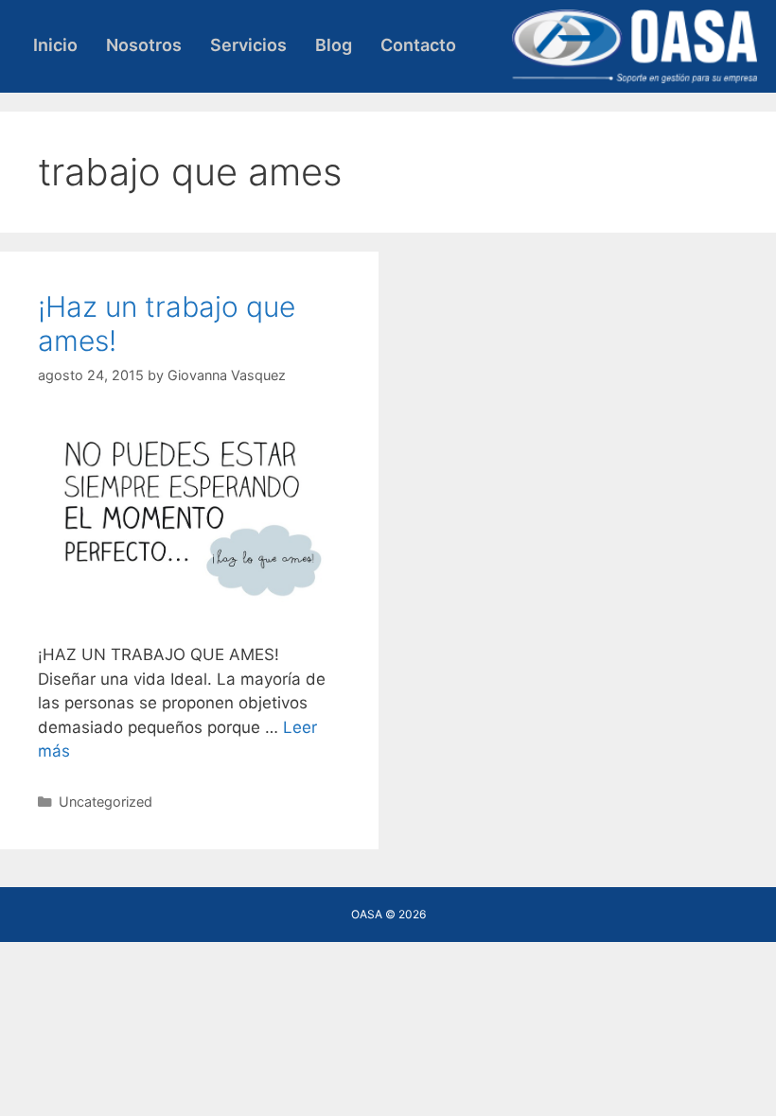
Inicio (55, 45)
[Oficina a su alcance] (634, 45)
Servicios (248, 45)
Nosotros (144, 45)
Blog (333, 45)
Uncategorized (105, 801)
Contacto (418, 45)
